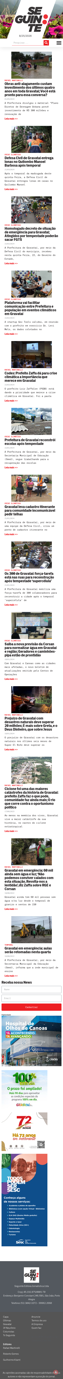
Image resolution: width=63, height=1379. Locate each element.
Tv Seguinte (9, 1335)
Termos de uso (38, 1320)
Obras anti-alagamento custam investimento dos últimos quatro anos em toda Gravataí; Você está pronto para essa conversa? (30, 89)
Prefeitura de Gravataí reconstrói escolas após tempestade (30, 442)
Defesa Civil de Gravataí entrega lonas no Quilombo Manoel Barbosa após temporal (29, 162)
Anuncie (35, 1316)
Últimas (7, 1320)
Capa (5, 1316)
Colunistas (8, 1331)
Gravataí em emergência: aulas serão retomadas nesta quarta (28, 950)
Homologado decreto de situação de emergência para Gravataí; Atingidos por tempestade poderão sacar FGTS (31, 234)
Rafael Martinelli (11, 1348)
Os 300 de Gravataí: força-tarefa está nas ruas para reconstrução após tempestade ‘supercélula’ (29, 577)
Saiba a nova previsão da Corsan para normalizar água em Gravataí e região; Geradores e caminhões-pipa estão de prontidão (31, 649)
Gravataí (7, 1324)
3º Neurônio (9, 1328)
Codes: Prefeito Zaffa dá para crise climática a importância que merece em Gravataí (31, 377)
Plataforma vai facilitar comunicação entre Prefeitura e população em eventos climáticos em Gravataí (30, 308)
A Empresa (37, 1324)
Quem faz (36, 1328)
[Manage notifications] (55, 1372)
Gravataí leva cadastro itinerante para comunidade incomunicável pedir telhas (30, 510)
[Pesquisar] (46, 42)
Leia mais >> (11, 118)
